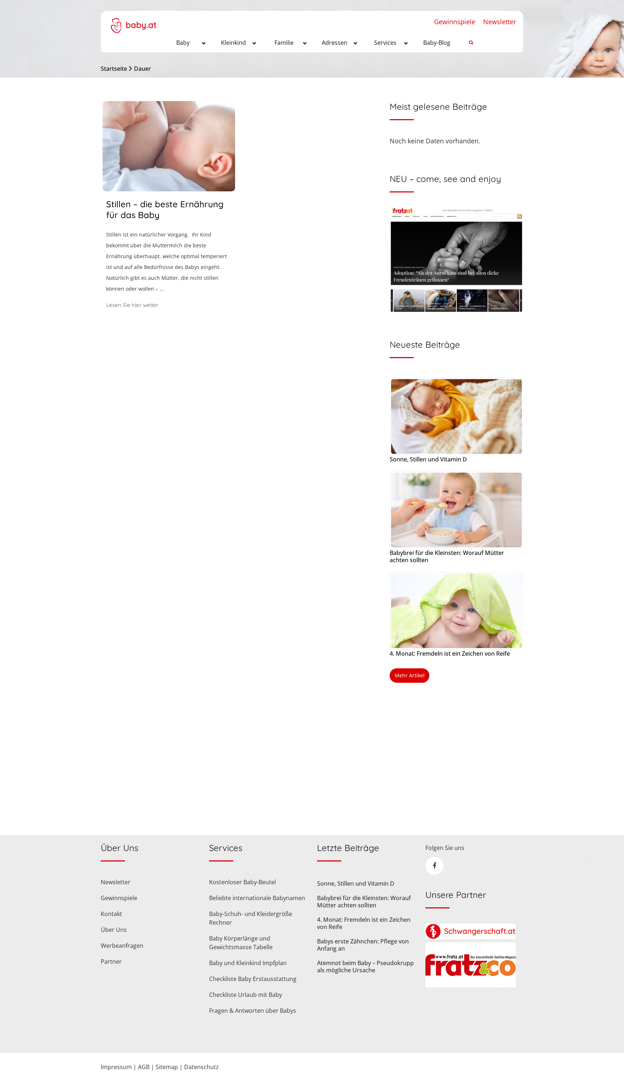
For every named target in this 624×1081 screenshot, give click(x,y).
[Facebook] (434, 866)
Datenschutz (201, 1067)
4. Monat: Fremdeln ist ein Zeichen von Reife (450, 653)
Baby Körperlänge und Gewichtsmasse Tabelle (241, 942)
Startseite (114, 69)
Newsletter (499, 21)
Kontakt (111, 914)
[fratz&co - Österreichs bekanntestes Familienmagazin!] (470, 985)
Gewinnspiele (454, 21)
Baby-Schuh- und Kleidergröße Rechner (250, 918)
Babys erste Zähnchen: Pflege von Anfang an (363, 944)
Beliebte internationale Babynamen (257, 898)
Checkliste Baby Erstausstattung (252, 979)
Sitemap (167, 1067)
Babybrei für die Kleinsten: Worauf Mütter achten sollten (447, 556)
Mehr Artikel (410, 675)
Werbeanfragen (122, 946)
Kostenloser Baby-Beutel (242, 882)
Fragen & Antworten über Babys (252, 1011)
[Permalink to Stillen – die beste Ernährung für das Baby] (169, 188)
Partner (111, 961)
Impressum (116, 1067)
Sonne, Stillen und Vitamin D (428, 459)
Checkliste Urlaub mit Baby (245, 995)
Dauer (142, 69)
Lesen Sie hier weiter (132, 304)
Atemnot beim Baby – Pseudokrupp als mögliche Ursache (365, 966)
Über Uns (114, 930)
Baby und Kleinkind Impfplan (248, 963)
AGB (144, 1067)
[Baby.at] (133, 22)
